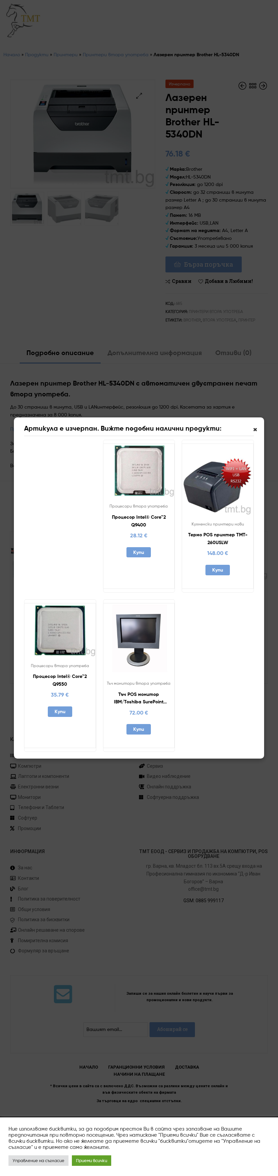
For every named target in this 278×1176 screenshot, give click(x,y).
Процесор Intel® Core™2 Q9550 (60, 680)
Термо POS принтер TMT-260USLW (217, 538)
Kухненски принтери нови (218, 524)
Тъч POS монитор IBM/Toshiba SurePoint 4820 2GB (138, 698)
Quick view (155, 473)
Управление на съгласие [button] (38, 1160)
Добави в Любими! (122, 473)
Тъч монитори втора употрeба (139, 683)
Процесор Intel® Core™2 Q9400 (139, 521)
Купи (138, 552)
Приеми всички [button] (91, 1160)
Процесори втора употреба (139, 506)
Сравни (138, 473)
